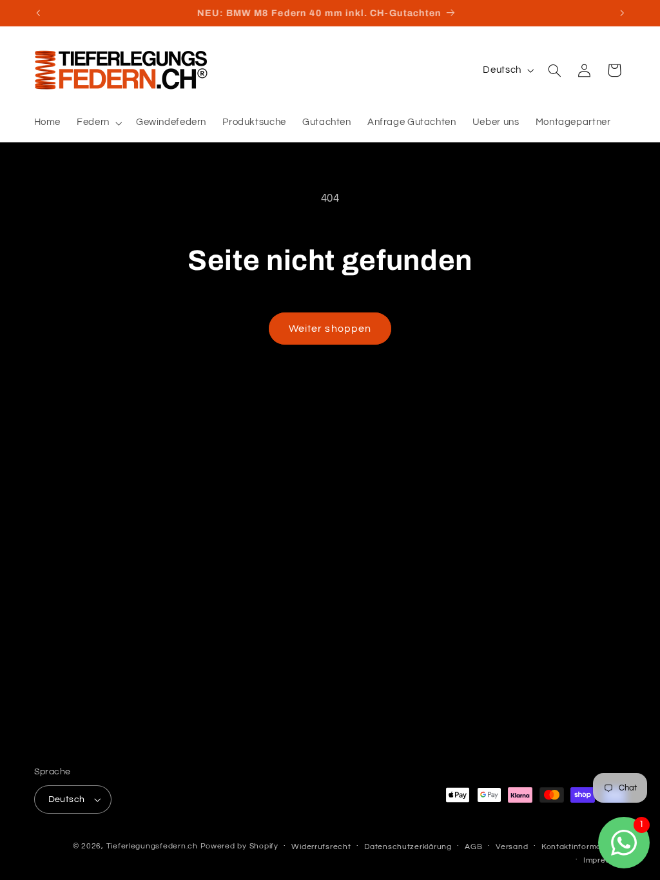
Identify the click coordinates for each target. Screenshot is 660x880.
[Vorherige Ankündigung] (38, 13)
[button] (98, 123)
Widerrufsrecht (321, 846)
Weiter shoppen (330, 328)
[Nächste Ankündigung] (622, 13)
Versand (512, 846)
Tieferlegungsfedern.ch (152, 846)
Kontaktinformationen (583, 846)
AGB (473, 846)
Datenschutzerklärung (408, 846)
